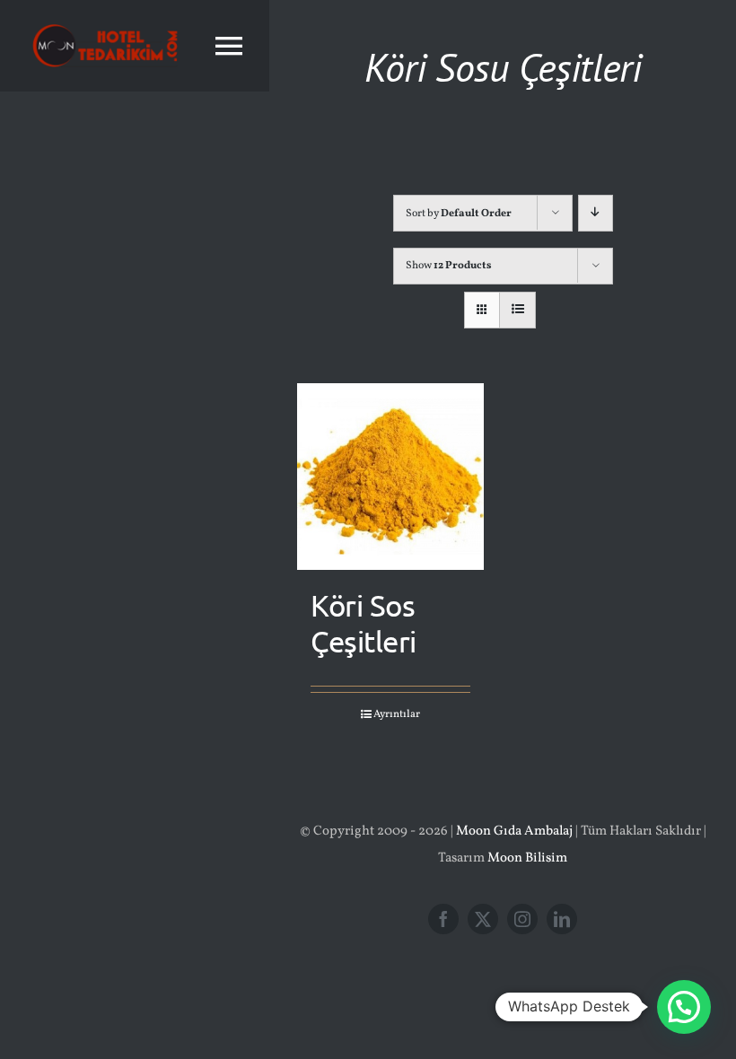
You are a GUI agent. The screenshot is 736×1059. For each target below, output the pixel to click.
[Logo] (105, 20)
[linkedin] (562, 919)
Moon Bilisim (527, 858)
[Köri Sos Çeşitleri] (390, 476)
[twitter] (483, 919)
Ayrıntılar (396, 714)
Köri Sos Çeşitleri (363, 623)
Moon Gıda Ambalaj (514, 831)
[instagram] (522, 919)
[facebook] (443, 919)
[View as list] (517, 310)
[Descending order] (595, 213)
